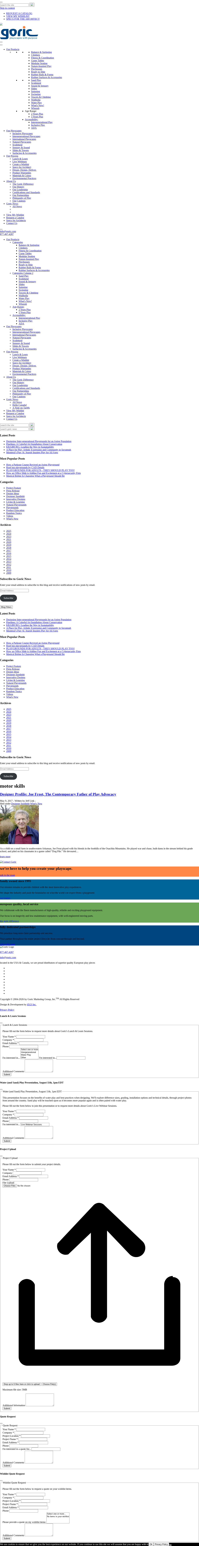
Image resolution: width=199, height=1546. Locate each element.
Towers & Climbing (41, 97)
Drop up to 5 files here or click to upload (22, 1384)
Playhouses (36, 69)
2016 (8, 553)
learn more (5, 856)
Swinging (36, 94)
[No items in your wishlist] (58, 1516)
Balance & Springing (41, 52)
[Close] (1, 2)
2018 (8, 547)
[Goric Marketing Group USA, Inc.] (19, 38)
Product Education (15, 510)
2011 (8, 567)
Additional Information (14, 1405)
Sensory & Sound (21, 147)
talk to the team (7, 875)
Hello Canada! (19, 405)
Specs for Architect (21, 167)
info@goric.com (8, 231)
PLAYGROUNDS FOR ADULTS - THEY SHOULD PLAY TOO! (40, 470)
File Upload (8, 1182)
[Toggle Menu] (1, 44)
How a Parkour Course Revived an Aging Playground (32, 464)
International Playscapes (24, 139)
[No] (170, 1545)
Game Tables (37, 60)
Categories (17, 242)
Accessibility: (31, 119)
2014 (8, 559)
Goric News (12, 203)
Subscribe (8, 598)
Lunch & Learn (20, 158)
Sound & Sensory (40, 85)
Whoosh (35, 108)
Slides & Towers (20, 150)
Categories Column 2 (22, 273)
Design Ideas (12, 493)
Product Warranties (21, 172)
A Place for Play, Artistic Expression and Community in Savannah (38, 449)
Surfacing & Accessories (24, 153)
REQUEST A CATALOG (19, 13)
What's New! (37, 105)
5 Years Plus (37, 116)
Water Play (36, 102)
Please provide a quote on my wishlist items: (24, 1522)
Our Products (12, 49)
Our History (18, 186)
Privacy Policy (7, 1009)
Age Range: (31, 111)
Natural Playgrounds (16, 504)
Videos (9, 516)
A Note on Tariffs (21, 407)
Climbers (35, 55)
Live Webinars (19, 161)
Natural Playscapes (21, 142)
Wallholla (35, 99)
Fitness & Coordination (42, 57)
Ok (151, 1544)
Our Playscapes (13, 130)
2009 (8, 573)
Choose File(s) (49, 1384)
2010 (8, 570)
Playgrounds (12, 507)
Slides (34, 88)
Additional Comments (13, 1071)
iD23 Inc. (31, 1004)
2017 (8, 550)
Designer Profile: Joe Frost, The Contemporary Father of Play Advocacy (58, 794)
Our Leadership (20, 189)
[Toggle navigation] (1, 42)
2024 (8, 533)
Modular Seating (39, 63)
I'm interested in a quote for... (17, 1449)
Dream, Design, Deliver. (24, 170)
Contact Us (11, 223)
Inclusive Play (38, 125)
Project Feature (13, 488)
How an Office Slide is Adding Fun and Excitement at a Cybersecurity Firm (43, 473)
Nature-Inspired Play (41, 66)
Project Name (10, 1439)
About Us (11, 181)
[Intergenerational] (29, 1052)
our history (5, 898)
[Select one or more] (29, 1049)
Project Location (11, 1436)
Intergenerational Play (42, 122)
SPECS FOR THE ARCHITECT (23, 19)
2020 (8, 542)
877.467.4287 (7, 234)
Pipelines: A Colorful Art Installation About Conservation (34, 444)
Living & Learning (15, 502)
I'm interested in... (11, 1057)
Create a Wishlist (20, 164)
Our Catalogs (18, 200)
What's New (12, 518)
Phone (5, 1046)
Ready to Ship (38, 71)
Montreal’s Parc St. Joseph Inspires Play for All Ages (32, 452)
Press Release (13, 490)
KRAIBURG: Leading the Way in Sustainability (30, 447)
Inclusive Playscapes (22, 133)
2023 (8, 536)
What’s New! (25, 301)
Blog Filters (6, 607)
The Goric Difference (23, 184)
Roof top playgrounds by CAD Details (25, 467)
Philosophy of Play (21, 198)
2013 (8, 561)
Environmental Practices (24, 178)
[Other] (29, 1057)
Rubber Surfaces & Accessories (46, 77)
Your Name (9, 1036)
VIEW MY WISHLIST (18, 16)
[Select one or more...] (58, 1514)
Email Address (10, 1043)
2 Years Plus (37, 114)
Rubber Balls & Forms (42, 74)
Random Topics (14, 513)
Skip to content (7, 8)
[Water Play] (29, 1055)
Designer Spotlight (15, 496)
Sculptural (36, 83)
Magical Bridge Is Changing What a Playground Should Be (35, 476)
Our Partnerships (20, 195)
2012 (8, 564)
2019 (8, 545)
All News (17, 206)
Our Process (12, 156)
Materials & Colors (21, 175)
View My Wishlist (15, 215)
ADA (34, 128)
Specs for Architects (16, 220)
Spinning (35, 91)
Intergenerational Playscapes (26, 136)
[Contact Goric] (8, 862)
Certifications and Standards (26, 192)
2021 (8, 539)
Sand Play (36, 80)
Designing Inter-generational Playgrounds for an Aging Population (38, 441)
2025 (8, 531)
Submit (7, 1074)
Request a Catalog (15, 217)
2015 (8, 556)
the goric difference (9, 921)
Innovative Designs (15, 499)
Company (8, 1040)
